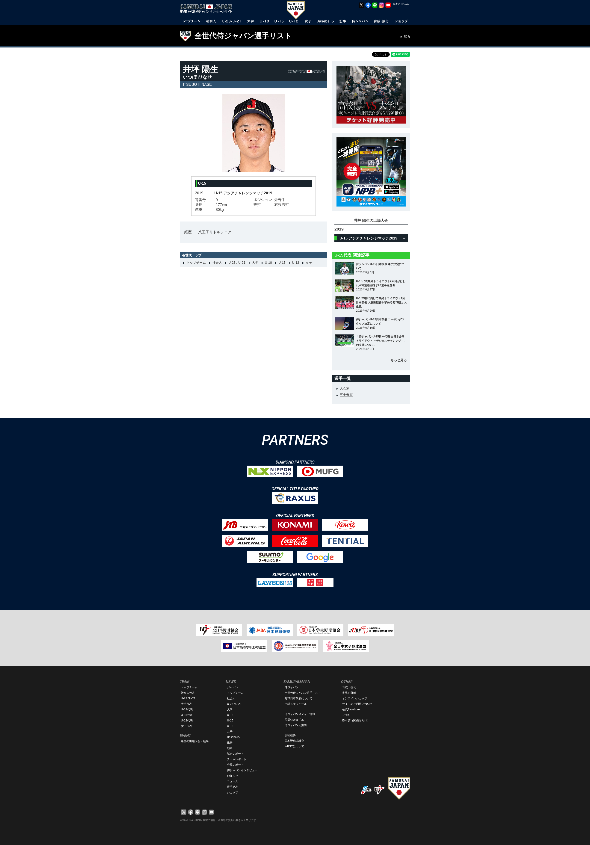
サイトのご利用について (357, 704)
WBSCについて (294, 746)
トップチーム (196, 262)
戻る (407, 36)
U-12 (295, 262)
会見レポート (235, 764)
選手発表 (232, 787)
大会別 (344, 388)
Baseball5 (233, 737)
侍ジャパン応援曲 (296, 725)
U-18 (268, 262)
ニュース (232, 781)
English (406, 4)
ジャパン (232, 687)
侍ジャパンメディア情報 (300, 714)
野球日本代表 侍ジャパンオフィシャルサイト (207, 8)
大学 (255, 262)
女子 (309, 262)
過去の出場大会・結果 (195, 741)
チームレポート (236, 759)
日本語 (396, 4)
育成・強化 (349, 687)
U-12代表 (187, 720)
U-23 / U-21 (236, 262)
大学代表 (186, 704)
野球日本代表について (298, 698)
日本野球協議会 (294, 740)
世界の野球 (349, 692)
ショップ (232, 792)
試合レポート (235, 753)
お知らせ (232, 775)
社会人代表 (188, 692)
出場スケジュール (296, 704)
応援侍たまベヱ (294, 719)
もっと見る (399, 360)
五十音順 (346, 395)
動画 (230, 748)
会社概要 (290, 735)
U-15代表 (187, 715)
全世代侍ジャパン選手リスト (243, 36)
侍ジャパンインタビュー (242, 770)
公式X (346, 715)
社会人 (217, 262)
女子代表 (186, 726)
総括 (230, 742)
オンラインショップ (354, 698)
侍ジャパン (291, 687)
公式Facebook (351, 709)
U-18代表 (187, 709)
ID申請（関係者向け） (356, 720)
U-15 (282, 262)
